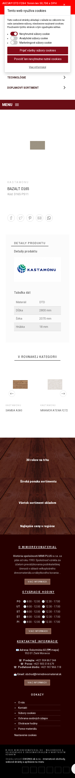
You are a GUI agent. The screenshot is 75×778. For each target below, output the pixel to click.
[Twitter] (33, 770)
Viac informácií (37, 67)
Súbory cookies (27, 713)
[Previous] (12, 393)
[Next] (63, 393)
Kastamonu (18, 182)
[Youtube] (58, 770)
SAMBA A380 (14, 410)
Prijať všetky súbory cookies (38, 50)
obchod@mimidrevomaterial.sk (43, 674)
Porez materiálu (27, 728)
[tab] (29, 243)
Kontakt (22, 707)
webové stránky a (15, 761)
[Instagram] (42, 770)
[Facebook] (25, 770)
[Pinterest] (50, 770)
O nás (21, 702)
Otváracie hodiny (28, 723)
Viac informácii (37, 581)
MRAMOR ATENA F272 (54, 410)
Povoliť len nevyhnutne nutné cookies (38, 59)
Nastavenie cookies (25, 735)
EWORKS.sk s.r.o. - (32, 759)
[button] (37, 104)
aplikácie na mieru (34, 761)
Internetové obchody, (54, 759)
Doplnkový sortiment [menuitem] (23, 88)
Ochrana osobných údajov (33, 718)
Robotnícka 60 (44, 649)
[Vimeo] (66, 770)
